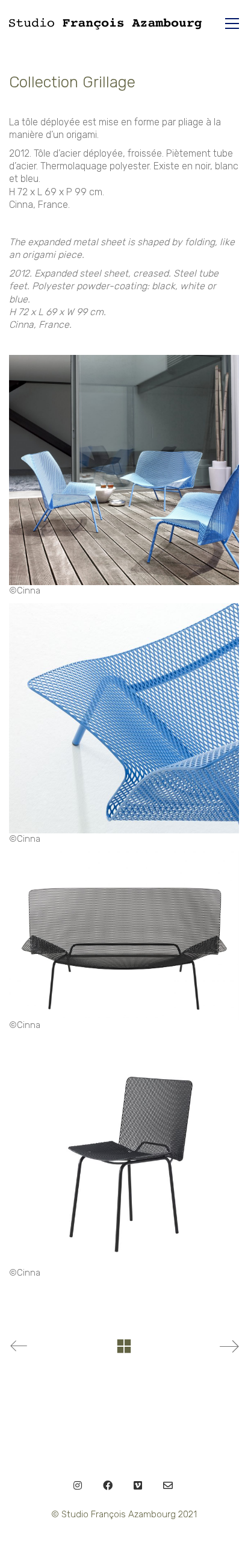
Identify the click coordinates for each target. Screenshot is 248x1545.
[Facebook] (108, 1485)
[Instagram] (78, 1485)
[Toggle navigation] (232, 23)
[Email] (168, 1485)
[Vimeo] (138, 1485)
